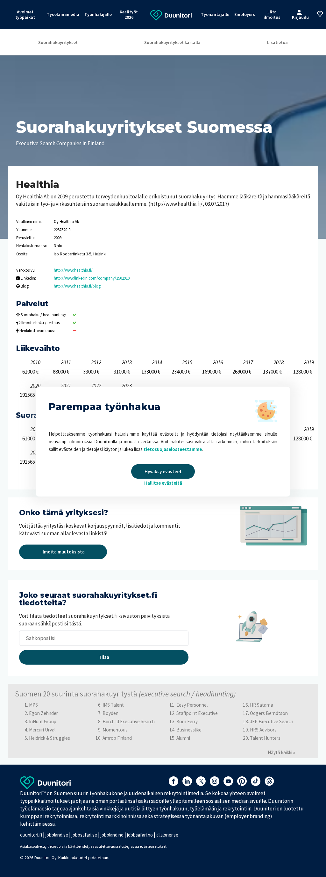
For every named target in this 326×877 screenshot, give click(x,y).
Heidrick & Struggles (49, 738)
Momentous (115, 730)
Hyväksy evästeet (163, 471)
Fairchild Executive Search (129, 721)
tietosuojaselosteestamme (173, 449)
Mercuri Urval (42, 730)
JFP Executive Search (271, 721)
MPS (33, 705)
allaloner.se (167, 835)
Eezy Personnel (192, 705)
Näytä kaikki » (281, 752)
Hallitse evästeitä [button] (163, 483)
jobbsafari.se (84, 835)
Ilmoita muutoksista (63, 552)
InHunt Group (42, 721)
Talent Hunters (265, 738)
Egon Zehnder (43, 713)
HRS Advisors (263, 730)
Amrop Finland (117, 738)
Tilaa (104, 657)
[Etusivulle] (171, 14)
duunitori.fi (31, 835)
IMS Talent (113, 705)
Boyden (110, 713)
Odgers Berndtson (269, 713)
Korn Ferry (187, 721)
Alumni (183, 738)
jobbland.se (57, 835)
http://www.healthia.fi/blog (77, 286)
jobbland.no (112, 835)
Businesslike (189, 730)
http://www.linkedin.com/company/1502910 (92, 278)
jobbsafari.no (140, 835)
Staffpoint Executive (197, 713)
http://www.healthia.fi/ (73, 270)
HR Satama (261, 705)
